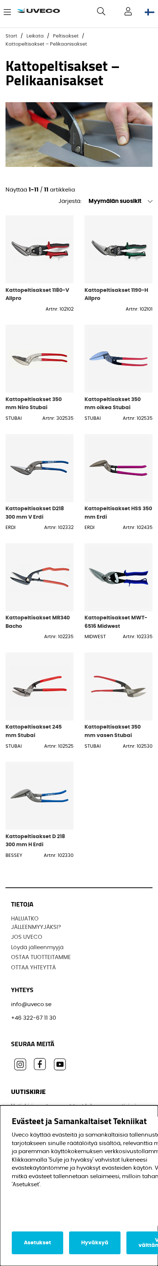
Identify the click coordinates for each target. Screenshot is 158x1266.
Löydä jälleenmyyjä (37, 947)
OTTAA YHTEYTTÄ (33, 967)
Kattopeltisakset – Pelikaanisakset (46, 44)
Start (11, 36)
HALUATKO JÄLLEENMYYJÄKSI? (36, 923)
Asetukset (37, 1242)
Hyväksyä (94, 1242)
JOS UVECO (26, 937)
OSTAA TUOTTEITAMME (41, 957)
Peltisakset (66, 36)
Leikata (35, 36)
